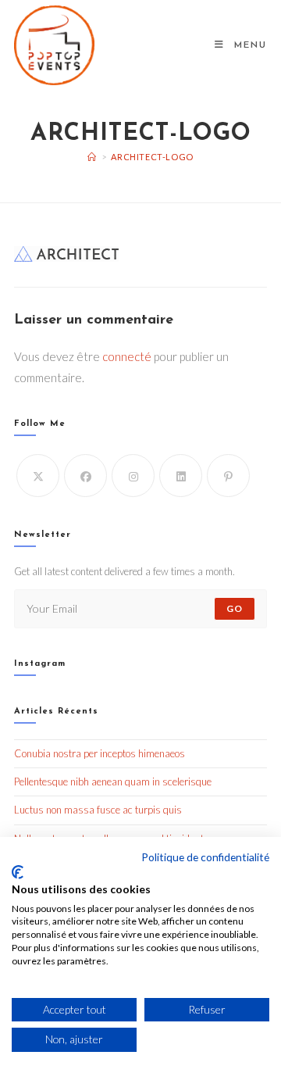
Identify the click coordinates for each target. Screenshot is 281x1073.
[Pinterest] (228, 475)
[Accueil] (92, 157)
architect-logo (152, 157)
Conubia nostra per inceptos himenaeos (99, 753)
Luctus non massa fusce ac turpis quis (98, 809)
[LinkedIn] (180, 475)
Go (234, 608)
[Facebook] (85, 475)
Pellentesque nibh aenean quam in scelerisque (113, 781)
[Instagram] (133, 475)
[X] (37, 475)
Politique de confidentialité (205, 857)
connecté (126, 356)
